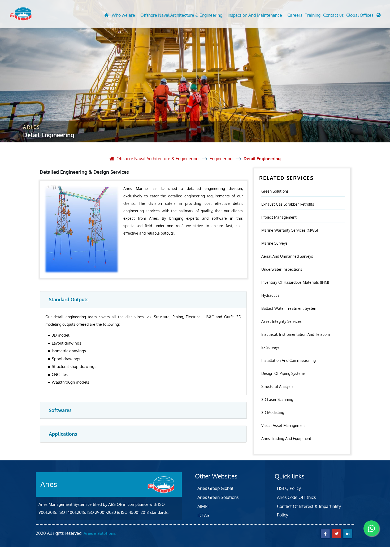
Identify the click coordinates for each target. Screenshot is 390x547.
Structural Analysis (277, 386)
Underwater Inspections (281, 269)
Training (312, 15)
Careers (294, 15)
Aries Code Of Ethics (296, 497)
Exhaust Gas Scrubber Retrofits (287, 204)
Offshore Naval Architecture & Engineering (181, 15)
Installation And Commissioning (288, 360)
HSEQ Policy (289, 488)
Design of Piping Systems (283, 373)
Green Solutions (275, 191)
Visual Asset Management (283, 425)
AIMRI (203, 506)
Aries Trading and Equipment (286, 438)
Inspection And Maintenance (255, 15)
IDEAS (203, 515)
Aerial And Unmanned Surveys (287, 256)
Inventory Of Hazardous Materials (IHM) (295, 282)
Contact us (333, 15)
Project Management (279, 217)
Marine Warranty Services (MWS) (289, 230)
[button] (363, 16)
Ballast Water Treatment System (289, 308)
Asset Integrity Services (281, 321)
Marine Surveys (274, 243)
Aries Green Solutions (218, 497)
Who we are (123, 15)
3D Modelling (272, 412)
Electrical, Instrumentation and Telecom (295, 334)
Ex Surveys (270, 347)
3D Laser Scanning (277, 399)
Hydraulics (270, 295)
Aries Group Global (215, 488)
